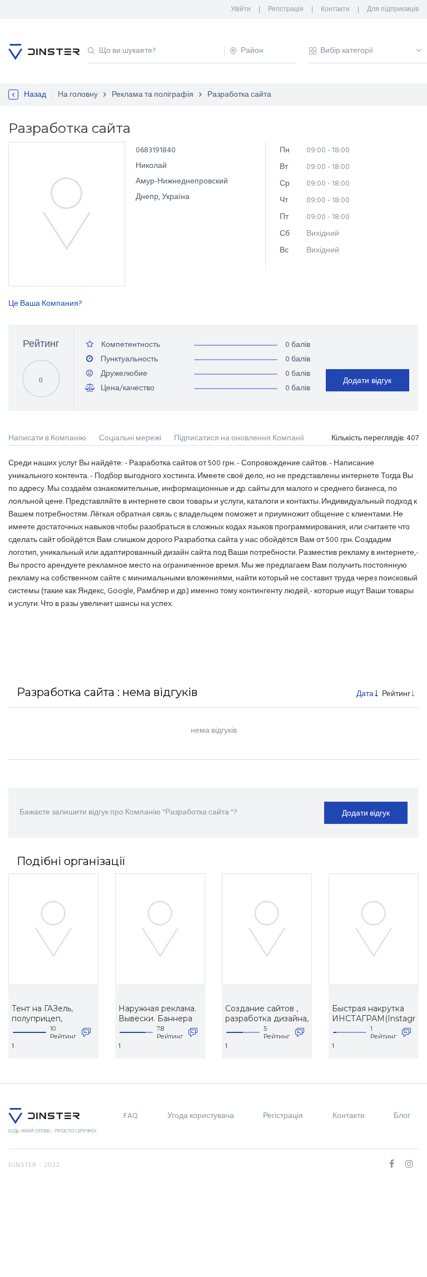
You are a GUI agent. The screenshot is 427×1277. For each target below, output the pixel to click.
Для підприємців (393, 9)
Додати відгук (367, 380)
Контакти (335, 9)
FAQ (130, 1116)
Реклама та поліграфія (152, 95)
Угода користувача (200, 1116)
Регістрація (286, 9)
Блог (402, 1116)
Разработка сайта (239, 95)
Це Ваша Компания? (45, 303)
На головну (78, 95)
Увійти (241, 9)
